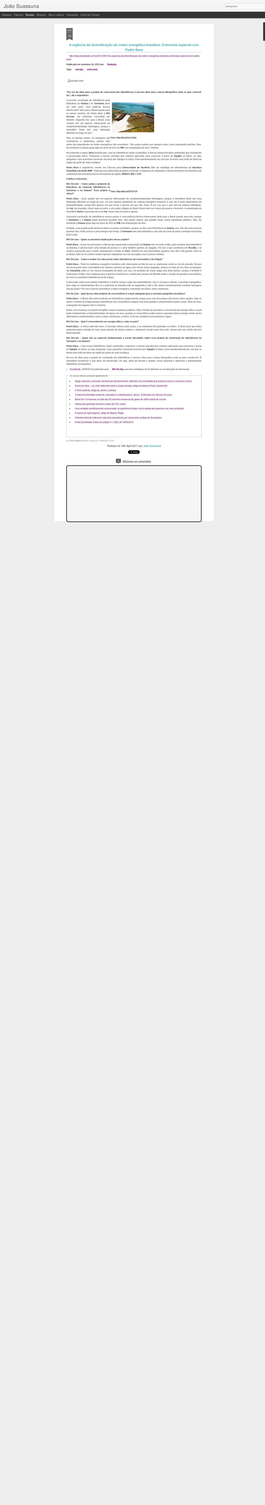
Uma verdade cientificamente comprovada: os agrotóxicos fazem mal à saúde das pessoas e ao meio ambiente (129, 408)
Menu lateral (56, 15)
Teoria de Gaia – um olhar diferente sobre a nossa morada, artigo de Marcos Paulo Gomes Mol (121, 385)
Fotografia (72, 15)
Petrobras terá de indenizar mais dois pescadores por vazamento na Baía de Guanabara (118, 417)
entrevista (92, 69)
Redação (111, 64)
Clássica (6, 15)
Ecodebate (75, 369)
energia (79, 69)
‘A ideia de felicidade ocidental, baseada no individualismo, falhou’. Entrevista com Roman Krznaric (123, 394)
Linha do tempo (90, 15)
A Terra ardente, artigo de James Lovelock (95, 390)
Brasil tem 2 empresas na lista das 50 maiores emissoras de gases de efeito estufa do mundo (120, 399)
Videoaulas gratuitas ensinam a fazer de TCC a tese (100, 403)
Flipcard (18, 15)
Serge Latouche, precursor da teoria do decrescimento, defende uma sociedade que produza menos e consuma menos (133, 380)
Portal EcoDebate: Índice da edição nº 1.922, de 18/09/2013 (104, 421)
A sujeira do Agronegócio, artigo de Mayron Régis (99, 412)
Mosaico (41, 15)
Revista (30, 15)
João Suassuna (76, 440)
